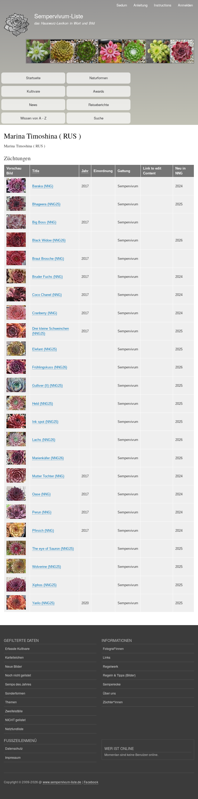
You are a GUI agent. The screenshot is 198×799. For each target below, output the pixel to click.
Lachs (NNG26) (43, 440)
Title (35, 171)
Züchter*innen (113, 702)
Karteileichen (14, 657)
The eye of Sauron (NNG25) (53, 549)
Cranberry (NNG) (44, 313)
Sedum (122, 5)
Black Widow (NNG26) (48, 240)
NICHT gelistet (15, 719)
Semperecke (112, 684)
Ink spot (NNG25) (45, 422)
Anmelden (185, 5)
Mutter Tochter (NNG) (48, 476)
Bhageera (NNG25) (46, 204)
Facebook (91, 782)
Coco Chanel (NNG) (47, 295)
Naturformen (98, 77)
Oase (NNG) (41, 494)
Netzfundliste (14, 729)
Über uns (109, 693)
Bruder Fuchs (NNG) (47, 277)
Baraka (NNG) (42, 186)
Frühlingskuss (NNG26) (49, 367)
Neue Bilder (13, 666)
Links (106, 657)
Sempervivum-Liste (58, 16)
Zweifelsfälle (14, 711)
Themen (11, 702)
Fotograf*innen (113, 648)
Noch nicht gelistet (18, 675)
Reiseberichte (98, 104)
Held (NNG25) (42, 404)
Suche (98, 118)
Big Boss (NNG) (44, 222)
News (33, 104)
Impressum (13, 757)
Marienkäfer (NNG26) (48, 458)
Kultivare (33, 91)
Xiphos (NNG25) (44, 585)
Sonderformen (15, 693)
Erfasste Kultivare (17, 648)
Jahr (84, 171)
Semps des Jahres (18, 684)
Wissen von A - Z (33, 118)
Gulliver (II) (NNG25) (47, 386)
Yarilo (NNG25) (43, 603)
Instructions (162, 5)
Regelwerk (110, 666)
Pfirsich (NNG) (43, 530)
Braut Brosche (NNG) (48, 259)
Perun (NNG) (41, 512)
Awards (98, 91)
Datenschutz (14, 748)
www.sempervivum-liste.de (62, 782)
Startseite (33, 77)
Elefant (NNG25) (44, 349)
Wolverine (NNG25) (46, 567)
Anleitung (140, 5)
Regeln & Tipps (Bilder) (119, 675)
